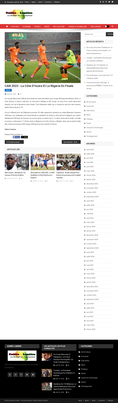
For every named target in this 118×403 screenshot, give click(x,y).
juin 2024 (90, 261)
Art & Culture (59, 26)
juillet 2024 (90, 256)
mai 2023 (90, 316)
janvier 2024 (91, 282)
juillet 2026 (90, 154)
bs (21, 94)
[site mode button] (107, 26)
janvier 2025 (91, 231)
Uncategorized (92, 136)
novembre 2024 (92, 239)
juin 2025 (90, 209)
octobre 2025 (91, 192)
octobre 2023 (91, 295)
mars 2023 (90, 325)
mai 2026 (90, 162)
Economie (48, 2)
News (27, 2)
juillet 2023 (90, 308)
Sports (34, 2)
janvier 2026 (91, 179)
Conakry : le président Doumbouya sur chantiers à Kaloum (99, 59)
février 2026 (91, 175)
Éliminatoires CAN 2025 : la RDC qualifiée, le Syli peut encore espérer (43, 175)
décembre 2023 (92, 287)
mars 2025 (90, 222)
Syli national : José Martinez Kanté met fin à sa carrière (72, 142)
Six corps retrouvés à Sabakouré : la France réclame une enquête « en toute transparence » (99, 50)
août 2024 (90, 252)
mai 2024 (90, 265)
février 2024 (91, 278)
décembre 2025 (92, 184)
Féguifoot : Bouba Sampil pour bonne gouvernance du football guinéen (68, 175)
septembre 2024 (93, 248)
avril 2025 (90, 218)
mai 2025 (90, 214)
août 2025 (90, 201)
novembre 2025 (92, 188)
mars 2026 (90, 171)
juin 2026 (90, 158)
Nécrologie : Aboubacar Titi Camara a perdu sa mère (15, 174)
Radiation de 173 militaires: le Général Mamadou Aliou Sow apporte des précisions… (97, 68)
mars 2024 (90, 274)
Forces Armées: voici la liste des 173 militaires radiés (100, 76)
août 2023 (90, 304)
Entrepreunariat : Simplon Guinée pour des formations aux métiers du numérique (16, 142)
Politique (57, 2)
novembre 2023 (92, 291)
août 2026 (90, 149)
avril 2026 (90, 167)
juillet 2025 (90, 205)
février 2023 (91, 329)
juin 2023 (90, 312)
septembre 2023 (93, 299)
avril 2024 (90, 269)
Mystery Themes (53, 400)
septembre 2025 (93, 197)
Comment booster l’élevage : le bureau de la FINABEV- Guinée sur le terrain (99, 85)
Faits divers (96, 26)
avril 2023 (90, 321)
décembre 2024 (92, 235)
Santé (40, 2)
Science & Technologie (77, 26)
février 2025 (91, 227)
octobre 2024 (91, 244)
